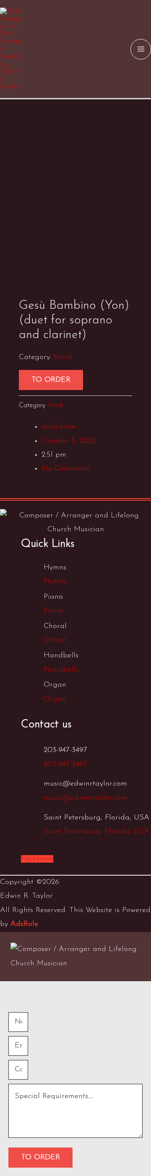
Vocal (63, 357)
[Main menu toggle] (140, 49)
